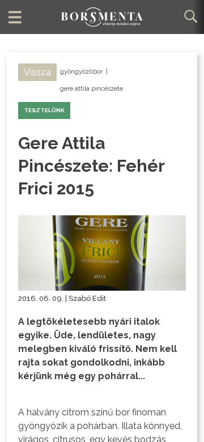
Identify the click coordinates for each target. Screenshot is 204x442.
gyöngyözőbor (81, 71)
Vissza (37, 72)
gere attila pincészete (91, 88)
